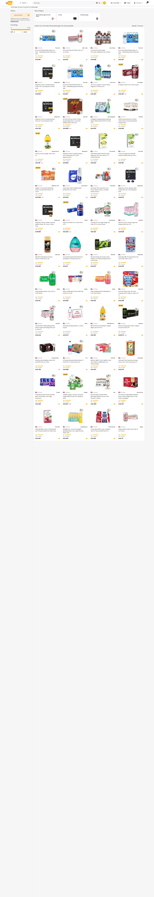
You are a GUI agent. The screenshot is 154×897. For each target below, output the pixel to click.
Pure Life (57, 48)
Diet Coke (84, 48)
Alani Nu (141, 220)
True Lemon (112, 151)
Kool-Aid (140, 289)
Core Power (112, 48)
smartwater (84, 185)
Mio (86, 254)
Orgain (85, 392)
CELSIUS (141, 117)
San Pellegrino (111, 117)
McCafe (85, 117)
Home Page (14, 7)
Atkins (85, 289)
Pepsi (86, 220)
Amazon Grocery (56, 151)
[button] (116, 3)
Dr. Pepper (140, 82)
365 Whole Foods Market (111, 323)
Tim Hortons (140, 392)
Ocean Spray (111, 427)
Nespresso (57, 82)
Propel (58, 392)
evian (86, 323)
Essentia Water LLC (56, 358)
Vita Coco (112, 82)
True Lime (140, 151)
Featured (140, 26)
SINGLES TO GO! (56, 185)
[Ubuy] (9, 3)
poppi (141, 427)
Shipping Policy (15, 21)
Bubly (58, 289)
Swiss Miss (140, 254)
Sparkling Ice (84, 427)
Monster (113, 254)
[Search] (104, 3)
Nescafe (57, 254)
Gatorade (112, 185)
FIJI (86, 358)
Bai (114, 392)
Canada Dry (112, 220)
